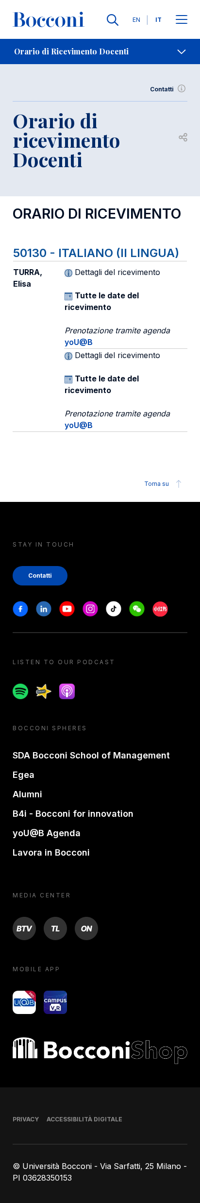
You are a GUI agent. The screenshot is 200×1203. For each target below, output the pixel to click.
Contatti (162, 89)
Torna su (156, 483)
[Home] (48, 20)
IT (158, 19)
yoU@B (79, 342)
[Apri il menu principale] (181, 20)
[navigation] (100, 51)
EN (136, 19)
